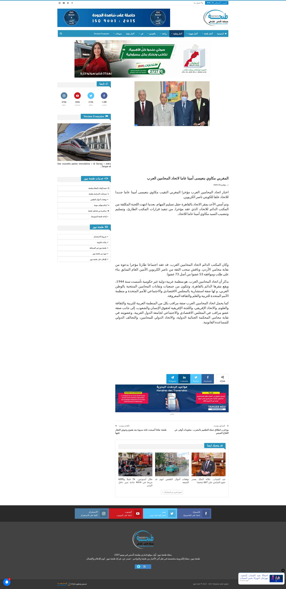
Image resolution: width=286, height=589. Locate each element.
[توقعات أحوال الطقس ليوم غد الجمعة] (172, 464)
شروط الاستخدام (100, 237)
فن (142, 34)
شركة (73, 584)
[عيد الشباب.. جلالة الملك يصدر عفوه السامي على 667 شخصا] (209, 464)
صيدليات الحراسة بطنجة (98, 194)
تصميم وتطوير (81, 584)
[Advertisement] (172, 150)
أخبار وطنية (177, 34)
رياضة (164, 34)
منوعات (118, 34)
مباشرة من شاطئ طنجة (97, 211)
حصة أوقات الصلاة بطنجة (97, 188)
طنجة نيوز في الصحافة (98, 248)
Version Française (101, 34)
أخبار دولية (130, 34)
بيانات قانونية (102, 242)
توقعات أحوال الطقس (98, 200)
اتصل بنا (197, 3)
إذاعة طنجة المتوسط (99, 217)
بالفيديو (153, 34)
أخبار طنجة (208, 34)
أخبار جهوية (193, 34)
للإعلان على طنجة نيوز (98, 259)
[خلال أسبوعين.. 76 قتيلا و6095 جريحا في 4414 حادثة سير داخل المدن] (135, 464)
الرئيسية (220, 34)
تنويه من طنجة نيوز (100, 254)
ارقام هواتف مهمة (100, 205)
